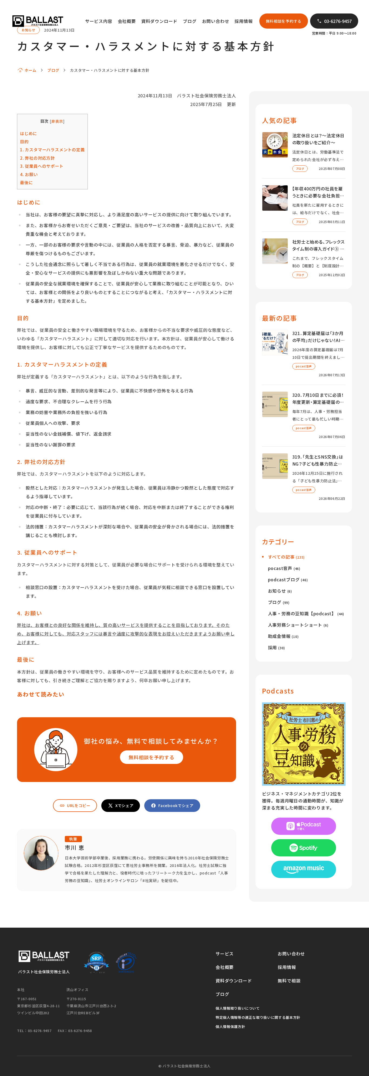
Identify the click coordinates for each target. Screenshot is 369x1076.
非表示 (57, 121)
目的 (24, 141)
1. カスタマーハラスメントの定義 (52, 149)
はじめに (28, 133)
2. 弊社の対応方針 (37, 158)
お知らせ (280, 590)
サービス (225, 953)
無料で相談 (289, 980)
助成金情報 (283, 636)
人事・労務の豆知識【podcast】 (306, 613)
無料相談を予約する (283, 21)
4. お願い (29, 174)
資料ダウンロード (159, 21)
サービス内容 (98, 21)
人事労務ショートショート (298, 624)
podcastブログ (288, 579)
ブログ (189, 21)
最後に (26, 182)
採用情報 (243, 21)
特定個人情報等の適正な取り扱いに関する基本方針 (258, 1017)
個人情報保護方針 (230, 1026)
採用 (276, 647)
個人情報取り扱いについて (238, 1008)
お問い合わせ (215, 21)
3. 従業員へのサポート (41, 166)
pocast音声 (284, 568)
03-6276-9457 (338, 21)
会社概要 (127, 21)
